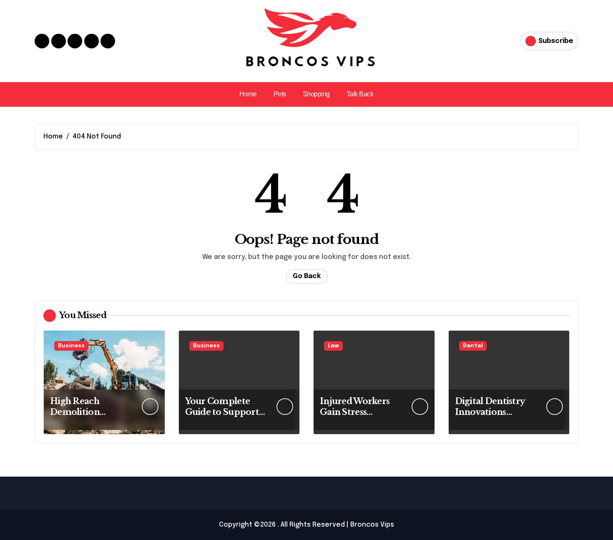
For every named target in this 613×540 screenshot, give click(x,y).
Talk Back (360, 94)
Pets (280, 94)
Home (247, 94)
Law (333, 346)
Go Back (307, 276)
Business (71, 346)
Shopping (316, 94)
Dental (473, 346)
